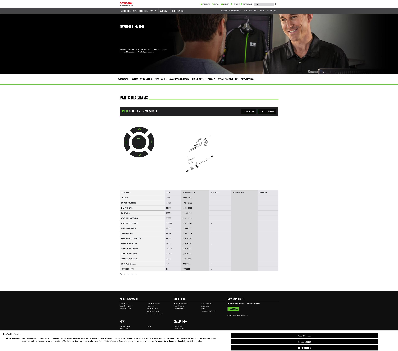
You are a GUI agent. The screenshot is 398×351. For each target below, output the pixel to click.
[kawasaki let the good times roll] (126, 4)
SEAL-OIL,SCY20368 (129, 249)
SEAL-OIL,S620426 (129, 244)
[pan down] (139, 154)
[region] (199, 340)
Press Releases (124, 329)
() (216, 4)
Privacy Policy (195, 341)
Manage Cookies (304, 341)
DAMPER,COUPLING (129, 259)
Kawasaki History (125, 303)
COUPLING (125, 213)
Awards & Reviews (125, 326)
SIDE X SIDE (143, 11)
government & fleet (235, 11)
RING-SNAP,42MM (128, 228)
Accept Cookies (304, 335)
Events (149, 326)
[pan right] (150, 142)
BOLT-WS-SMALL (128, 264)
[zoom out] (139, 145)
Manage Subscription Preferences (238, 315)
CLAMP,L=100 (127, 233)
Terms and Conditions (164, 341)
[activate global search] (275, 4)
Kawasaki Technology (153, 303)
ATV (134, 11)
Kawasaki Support (179, 306)
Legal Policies (151, 306)
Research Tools (272, 11)
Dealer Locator (178, 326)
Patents (203, 308)
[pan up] (139, 130)
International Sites (125, 308)
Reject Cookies (304, 347)
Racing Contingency (206, 303)
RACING (262, 11)
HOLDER (124, 198)
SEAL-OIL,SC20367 (129, 254)
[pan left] (127, 142)
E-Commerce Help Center (208, 311)
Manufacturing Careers (153, 311)
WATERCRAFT (164, 11)
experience (223, 11)
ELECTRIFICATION (177, 11)
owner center (253, 11)
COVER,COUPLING (128, 203)
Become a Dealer (179, 329)
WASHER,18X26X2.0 (129, 218)
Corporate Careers (152, 308)
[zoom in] (139, 139)
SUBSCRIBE (234, 309)
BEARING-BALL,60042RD (131, 238)
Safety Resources (179, 308)
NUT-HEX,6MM (127, 269)
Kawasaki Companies (126, 306)
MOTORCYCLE (125, 11)
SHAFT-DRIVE (126, 208)
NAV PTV (153, 11)
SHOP (245, 11)
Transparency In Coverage (154, 314)
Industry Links (205, 306)
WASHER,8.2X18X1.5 (129, 223)
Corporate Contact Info (180, 303)
